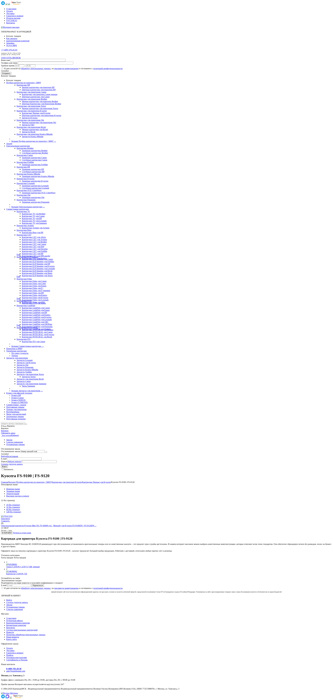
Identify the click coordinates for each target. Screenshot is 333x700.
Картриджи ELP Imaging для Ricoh (37, 271)
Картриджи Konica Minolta (28, 174)
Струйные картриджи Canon (34, 160)
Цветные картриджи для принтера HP (39, 90)
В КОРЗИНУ (7, 533)
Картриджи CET (24, 235)
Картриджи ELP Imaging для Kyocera (38, 266)
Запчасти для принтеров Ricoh (30, 379)
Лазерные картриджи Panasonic (36, 202)
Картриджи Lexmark (26, 183)
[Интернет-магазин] (10, 27)
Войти (4, 456)
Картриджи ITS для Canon (33, 341)
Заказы (9, 440)
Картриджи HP (23, 85)
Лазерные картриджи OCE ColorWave (38, 193)
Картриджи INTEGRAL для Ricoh (37, 337)
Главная (4, 482)
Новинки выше (13, 489)
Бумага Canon (17, 398)
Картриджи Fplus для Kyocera (35, 297)
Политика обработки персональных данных (25, 635)
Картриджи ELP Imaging (27, 257)
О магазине (11, 9)
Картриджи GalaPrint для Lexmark (37, 319)
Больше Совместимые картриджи (27, 346)
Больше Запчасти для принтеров (27, 391)
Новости (10, 632)
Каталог (12, 482)
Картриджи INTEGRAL (27, 327)
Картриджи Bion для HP (32, 232)
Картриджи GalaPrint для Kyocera (36, 317)
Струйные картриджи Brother (35, 153)
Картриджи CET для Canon (34, 244)
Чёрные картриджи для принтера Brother (40, 101)
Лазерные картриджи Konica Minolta (38, 176)
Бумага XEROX (18, 400)
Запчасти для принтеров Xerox (30, 374)
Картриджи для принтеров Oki (30, 120)
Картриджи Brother (25, 148)
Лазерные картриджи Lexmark (35, 186)
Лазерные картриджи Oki (33, 197)
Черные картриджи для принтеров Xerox (40, 108)
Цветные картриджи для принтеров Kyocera (41, 115)
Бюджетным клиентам (16, 625)
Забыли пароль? (15, 461)
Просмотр (5, 518)
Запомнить (8, 469)
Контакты (10, 23)
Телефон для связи (9, 63)
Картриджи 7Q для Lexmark (34, 221)
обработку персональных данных (36, 68)
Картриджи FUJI (24, 301)
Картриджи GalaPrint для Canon (36, 308)
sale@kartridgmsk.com (15, 671)
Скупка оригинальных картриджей (22, 630)
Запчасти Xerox (29, 377)
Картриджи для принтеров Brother (32, 99)
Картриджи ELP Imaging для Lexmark (38, 268)
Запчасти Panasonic (25, 367)
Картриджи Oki (23, 195)
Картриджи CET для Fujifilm (34, 251)
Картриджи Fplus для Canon (34, 281)
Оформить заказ (8, 433)
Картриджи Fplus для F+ (32, 288)
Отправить (6, 73)
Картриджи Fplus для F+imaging (36, 290)
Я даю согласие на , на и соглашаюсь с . (63, 68)
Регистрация (12, 456)
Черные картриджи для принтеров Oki (39, 122)
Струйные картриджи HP (33, 172)
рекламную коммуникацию (66, 68)
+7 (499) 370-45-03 (9, 50)
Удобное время (7, 66)
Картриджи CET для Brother (34, 242)
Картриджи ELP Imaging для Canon (37, 259)
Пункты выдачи (13, 18)
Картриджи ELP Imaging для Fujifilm (38, 261)
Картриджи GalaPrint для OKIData (37, 324)
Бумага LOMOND (19, 402)
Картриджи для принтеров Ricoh (31, 127)
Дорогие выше (12, 494)
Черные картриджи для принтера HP (38, 87)
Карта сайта (11, 639)
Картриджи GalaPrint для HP (34, 312)
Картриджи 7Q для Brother (33, 214)
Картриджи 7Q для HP (32, 218)
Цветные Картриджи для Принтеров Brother (41, 104)
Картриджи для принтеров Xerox (31, 106)
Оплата (9, 11)
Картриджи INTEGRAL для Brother (37, 330)
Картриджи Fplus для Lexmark (35, 300)
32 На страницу (13, 507)
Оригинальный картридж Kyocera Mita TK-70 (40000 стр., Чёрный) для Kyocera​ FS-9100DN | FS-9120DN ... (48, 526)
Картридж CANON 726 (16, 574)
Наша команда (12, 637)
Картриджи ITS (23, 339)
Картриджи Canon (25, 155)
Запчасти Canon (24, 381)
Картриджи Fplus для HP (33, 293)
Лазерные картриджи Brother (34, 150)
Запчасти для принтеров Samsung (31, 384)
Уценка (14, 355)
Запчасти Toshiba (24, 372)
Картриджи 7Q (23, 211)
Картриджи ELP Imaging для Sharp (37, 273)
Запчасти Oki (22, 365)
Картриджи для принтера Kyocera (32, 111)
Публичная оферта (14, 620)
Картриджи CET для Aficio (34, 237)
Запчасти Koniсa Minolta (32, 136)
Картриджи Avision (25, 225)
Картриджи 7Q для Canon (33, 216)
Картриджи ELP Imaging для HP (36, 264)
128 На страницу (13, 512)
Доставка (10, 13)
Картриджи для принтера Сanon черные (39, 94)
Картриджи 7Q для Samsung (34, 223)
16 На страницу (13, 505)
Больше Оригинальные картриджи (28, 207)
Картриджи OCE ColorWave (29, 190)
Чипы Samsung (28, 386)
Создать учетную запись (12, 464)
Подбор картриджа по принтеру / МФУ (33, 482)
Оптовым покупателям (16, 657)
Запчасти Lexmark (25, 360)
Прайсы (9, 655)
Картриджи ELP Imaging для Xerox (37, 275)
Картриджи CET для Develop (35, 249)
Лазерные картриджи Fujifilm (35, 165)
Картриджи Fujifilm (25, 162)
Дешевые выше (13, 491)
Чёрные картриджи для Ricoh (35, 129)
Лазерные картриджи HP (33, 169)
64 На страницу (13, 509)
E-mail (4, 459)
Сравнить (5, 521)
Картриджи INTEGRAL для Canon (37, 332)
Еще (18, 254)
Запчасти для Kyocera (26, 363)
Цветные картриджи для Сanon (36, 97)
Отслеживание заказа (10, 451)
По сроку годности (19, 353)
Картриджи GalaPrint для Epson (36, 310)
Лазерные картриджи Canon (34, 157)
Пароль (4, 461)
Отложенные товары (15, 444)
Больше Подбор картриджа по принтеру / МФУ (33, 141)
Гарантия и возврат (14, 16)
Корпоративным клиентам (18, 623)
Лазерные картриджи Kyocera (35, 181)
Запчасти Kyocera (29, 118)
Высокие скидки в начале (17, 496)
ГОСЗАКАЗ (11, 20)
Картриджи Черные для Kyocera (36, 113)
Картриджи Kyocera (25, 179)
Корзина (4, 431)
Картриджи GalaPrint (26, 305)
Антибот (5, 71)
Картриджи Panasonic (26, 200)
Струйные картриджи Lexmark (35, 188)
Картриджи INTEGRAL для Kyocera (38, 334)
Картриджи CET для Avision (34, 239)
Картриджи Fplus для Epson (34, 286)
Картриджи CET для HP (32, 253)
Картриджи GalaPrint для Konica (36, 315)
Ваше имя (5, 60)
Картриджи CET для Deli (33, 246)
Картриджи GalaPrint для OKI (35, 322)
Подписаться (38, 585)
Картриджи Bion (24, 230)
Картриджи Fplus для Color (34, 283)
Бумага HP (16, 395)
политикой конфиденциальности (108, 68)
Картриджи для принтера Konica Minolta (35, 134)
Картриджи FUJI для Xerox (34, 303)
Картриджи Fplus (24, 279)
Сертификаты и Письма (16, 660)
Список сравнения (14, 442)
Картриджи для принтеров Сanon (31, 92)
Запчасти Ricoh (28, 132)
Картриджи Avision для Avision (35, 228)
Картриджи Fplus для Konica (34, 295)
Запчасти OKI (28, 125)
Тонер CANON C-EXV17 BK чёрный (23, 567)
